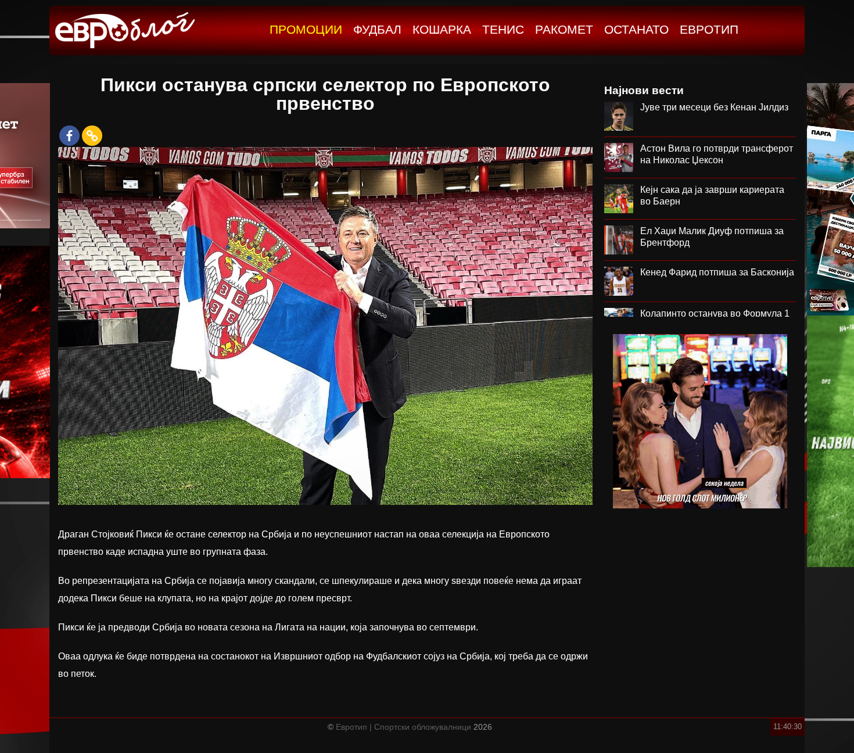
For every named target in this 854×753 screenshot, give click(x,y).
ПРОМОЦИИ (306, 29)
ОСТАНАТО (636, 29)
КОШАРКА (441, 29)
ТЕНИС (503, 29)
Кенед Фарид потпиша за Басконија (717, 272)
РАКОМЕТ (564, 29)
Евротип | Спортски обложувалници (403, 727)
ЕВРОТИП (709, 29)
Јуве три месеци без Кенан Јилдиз (714, 107)
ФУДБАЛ (377, 29)
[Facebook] (69, 136)
